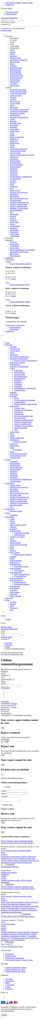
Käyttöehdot (14, 329)
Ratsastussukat (15, 80)
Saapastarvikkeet (20, 582)
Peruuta (4, 809)
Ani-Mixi (13, 181)
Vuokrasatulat (14, 236)
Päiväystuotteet (15, 256)
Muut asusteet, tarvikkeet (23, 555)
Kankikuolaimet (19, 402)
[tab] (20, 702)
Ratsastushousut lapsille (18, 89)
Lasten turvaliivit (16, 95)
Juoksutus (13, 66)
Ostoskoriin (5, 688)
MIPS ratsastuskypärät (22, 574)
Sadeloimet (14, 169)
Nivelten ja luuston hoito (18, 204)
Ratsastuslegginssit (16, 76)
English (15, 12)
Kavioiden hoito (15, 123)
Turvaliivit (13, 84)
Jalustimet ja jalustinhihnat (19, 117)
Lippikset (13, 556)
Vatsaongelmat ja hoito (18, 151)
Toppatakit (13, 594)
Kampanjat (9, 240)
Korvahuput (14, 125)
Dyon (3, 853)
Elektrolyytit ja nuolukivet (19, 192)
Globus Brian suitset (8, 924)
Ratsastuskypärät (16, 74)
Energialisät (14, 194)
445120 (3, 928)
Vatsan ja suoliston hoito (18, 206)
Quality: (8, 787)
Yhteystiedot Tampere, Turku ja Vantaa (19, 3)
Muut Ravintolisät (16, 210)
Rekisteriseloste (15, 327)
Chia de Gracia (15, 190)
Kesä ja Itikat (14, 248)
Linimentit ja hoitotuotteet (19, 111)
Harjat (12, 105)
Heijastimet (14, 107)
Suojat (12, 147)
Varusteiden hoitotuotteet (18, 149)
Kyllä (7, 741)
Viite (3, 705)
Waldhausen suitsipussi (9, 872)
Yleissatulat (14, 232)
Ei (2, 741)
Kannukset (13, 56)
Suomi (14, 14)
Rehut (7, 600)
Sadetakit (13, 527)
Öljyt (11, 212)
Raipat (12, 64)
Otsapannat (18, 450)
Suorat (16, 398)
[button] (9, 36)
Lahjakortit (9, 598)
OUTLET (13, 242)
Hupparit (13, 551)
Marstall (12, 183)
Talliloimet (13, 171)
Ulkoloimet (14, 175)
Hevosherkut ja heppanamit (19, 109)
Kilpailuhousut (19, 535)
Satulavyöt (13, 141)
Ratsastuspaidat (15, 543)
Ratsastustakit (14, 82)
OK (3, 728)
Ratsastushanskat (16, 68)
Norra (12, 185)
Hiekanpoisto (14, 196)
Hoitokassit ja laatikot (17, 113)
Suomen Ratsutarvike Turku (19, 285)
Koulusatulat (14, 230)
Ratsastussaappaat (16, 78)
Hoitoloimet (14, 159)
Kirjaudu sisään (6, 627)
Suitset (12, 145)
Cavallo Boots (15, 103)
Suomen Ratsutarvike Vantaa (20, 302)
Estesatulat (13, 228)
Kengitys (13, 216)
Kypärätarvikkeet (20, 576)
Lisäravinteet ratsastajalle (18, 60)
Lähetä (11, 809)
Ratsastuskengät (15, 72)
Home (7, 343)
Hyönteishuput (15, 115)
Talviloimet (14, 173)
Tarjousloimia (14, 246)
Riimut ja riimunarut (17, 137)
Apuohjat (13, 99)
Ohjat (12, 133)
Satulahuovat (14, 139)
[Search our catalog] (23, 20)
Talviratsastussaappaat (22, 584)
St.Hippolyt (14, 186)
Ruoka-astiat (14, 222)
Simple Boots (14, 143)
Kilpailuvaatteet (15, 58)
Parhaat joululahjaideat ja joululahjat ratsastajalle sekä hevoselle (22, 251)
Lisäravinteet (14, 129)
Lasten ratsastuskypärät (18, 93)
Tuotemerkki (5, 703)
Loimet (12, 119)
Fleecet (12, 54)
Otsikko (4, 791)
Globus (3, 926)
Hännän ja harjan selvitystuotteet (25, 361)
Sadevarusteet (14, 86)
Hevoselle (8, 345)
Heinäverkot (14, 214)
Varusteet (13, 97)
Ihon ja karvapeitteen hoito (19, 198)
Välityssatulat (14, 234)
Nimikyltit (13, 220)
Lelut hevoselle (15, 153)
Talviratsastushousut (21, 566)
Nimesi (4, 794)
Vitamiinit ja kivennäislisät (19, 208)
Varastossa (4, 707)
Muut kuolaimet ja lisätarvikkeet (25, 404)
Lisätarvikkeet (15, 131)
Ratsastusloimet (15, 167)
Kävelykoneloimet (16, 165)
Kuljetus (13, 218)
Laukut (12, 519)
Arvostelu (5, 796)
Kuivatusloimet (15, 163)
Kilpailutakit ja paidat (21, 533)
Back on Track (15, 101)
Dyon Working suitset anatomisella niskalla (16, 851)
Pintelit (12, 135)
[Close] (2, 337)
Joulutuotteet (14, 244)
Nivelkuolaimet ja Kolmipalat (24, 400)
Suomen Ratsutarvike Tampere (20, 264)
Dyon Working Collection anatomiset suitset (16, 896)
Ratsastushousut (15, 70)
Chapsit (12, 52)
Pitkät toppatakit (15, 596)
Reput (12, 547)
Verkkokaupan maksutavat (14, 958)
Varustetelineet (15, 226)
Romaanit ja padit (20, 442)
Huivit (12, 549)
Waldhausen (5, 874)
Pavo (11, 188)
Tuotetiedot (5, 701)
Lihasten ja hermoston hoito (19, 202)
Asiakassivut (9, 5)
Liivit (12, 539)
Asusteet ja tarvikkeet (17, 537)
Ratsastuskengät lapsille (18, 91)
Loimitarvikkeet (15, 179)
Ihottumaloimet (15, 161)
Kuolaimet (13, 127)
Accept (4, 1015)
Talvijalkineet (19, 570)
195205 (3, 876)
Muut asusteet (14, 62)
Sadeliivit (13, 541)
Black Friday (14, 254)
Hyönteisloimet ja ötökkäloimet (21, 177)
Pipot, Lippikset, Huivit (18, 525)
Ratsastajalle (9, 517)
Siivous (12, 224)
